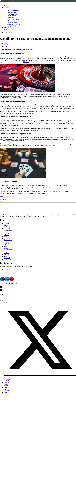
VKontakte (7, 387)
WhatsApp (7, 379)
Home (5, 5)
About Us (6, 29)
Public (5, 43)
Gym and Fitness (12, 14)
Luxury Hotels (11, 12)
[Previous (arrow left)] (0, 300)
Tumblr (6, 384)
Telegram (6, 380)
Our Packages (8, 230)
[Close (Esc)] (0, 298)
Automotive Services (13, 24)
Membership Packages (10, 26)
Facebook (6, 303)
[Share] (2, 298)
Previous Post (4, 196)
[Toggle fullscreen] (4, 298)
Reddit (6, 385)
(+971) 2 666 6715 (5, 272)
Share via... (7, 392)
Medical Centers (12, 21)
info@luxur (3, 274)
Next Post (3, 200)
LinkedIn (6, 382)
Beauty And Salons (13, 19)
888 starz (26, 62)
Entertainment (11, 16)
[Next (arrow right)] (2, 300)
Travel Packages (12, 22)
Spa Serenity (11, 17)
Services (6, 7)
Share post (7, 46)
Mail (5, 389)
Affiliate (6, 27)
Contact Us (7, 228)
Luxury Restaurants (13, 11)
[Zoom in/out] (6, 298)
